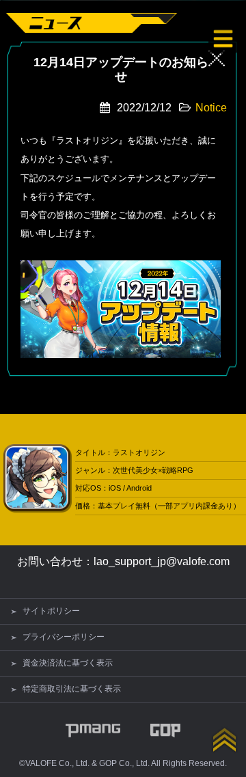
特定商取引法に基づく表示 (72, 689)
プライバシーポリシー (64, 637)
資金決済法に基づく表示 (68, 663)
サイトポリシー (51, 611)
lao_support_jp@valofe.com (162, 561)
